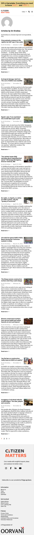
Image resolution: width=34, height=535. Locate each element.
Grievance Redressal (6, 519)
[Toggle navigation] (32, 12)
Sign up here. (27, 480)
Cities (23, 12)
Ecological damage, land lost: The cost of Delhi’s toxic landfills (11, 80)
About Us (3, 489)
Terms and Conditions (7, 515)
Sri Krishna (6, 45)
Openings (3, 494)
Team (2, 491)
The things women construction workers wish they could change (11, 280)
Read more (4, 72)
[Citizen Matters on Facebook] (11, 468)
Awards (3, 493)
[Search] (29, 12)
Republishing (4, 516)
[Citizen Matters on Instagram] (6, 468)
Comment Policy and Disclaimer (9, 518)
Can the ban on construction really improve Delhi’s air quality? (12, 359)
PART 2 (26, 5)
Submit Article (5, 501)
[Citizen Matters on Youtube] (20, 468)
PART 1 (15, 5)
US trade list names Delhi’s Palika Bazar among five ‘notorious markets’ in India (12, 239)
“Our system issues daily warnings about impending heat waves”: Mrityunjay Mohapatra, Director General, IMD (11, 159)
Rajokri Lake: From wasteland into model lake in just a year (11, 117)
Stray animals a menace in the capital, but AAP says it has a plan (12, 41)
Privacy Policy (5, 513)
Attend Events (5, 503)
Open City (3, 506)
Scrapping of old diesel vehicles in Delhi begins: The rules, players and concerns (12, 401)
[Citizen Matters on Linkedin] (15, 468)
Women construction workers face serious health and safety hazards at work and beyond (11, 320)
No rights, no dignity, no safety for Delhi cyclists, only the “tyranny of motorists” (11, 199)
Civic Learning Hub (6, 504)
